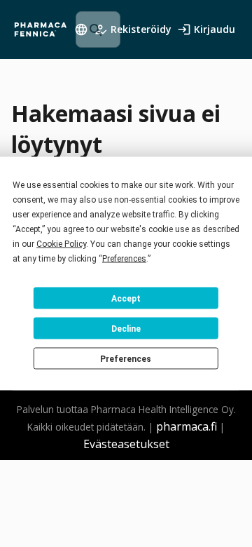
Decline (126, 328)
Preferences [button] (124, 259)
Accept (126, 298)
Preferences (125, 358)
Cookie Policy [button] (61, 244)
